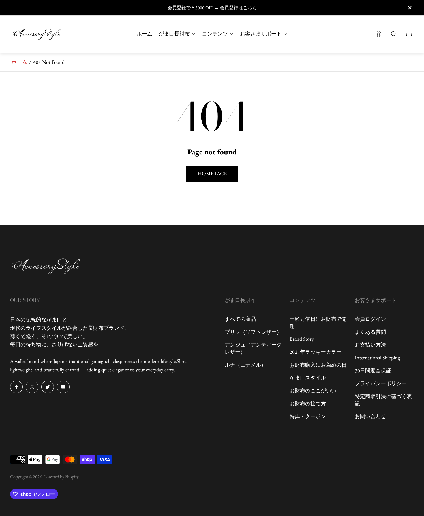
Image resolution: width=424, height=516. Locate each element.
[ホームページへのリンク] (46, 267)
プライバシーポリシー (381, 383)
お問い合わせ (370, 416)
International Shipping (377, 357)
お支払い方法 (370, 344)
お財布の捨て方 (308, 403)
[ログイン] (378, 34)
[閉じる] (409, 7)
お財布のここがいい (313, 390)
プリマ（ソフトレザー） (253, 332)
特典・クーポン (308, 416)
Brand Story (302, 339)
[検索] (393, 34)
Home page (212, 173)
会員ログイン (370, 319)
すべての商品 (240, 319)
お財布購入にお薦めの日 (318, 365)
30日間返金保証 (373, 370)
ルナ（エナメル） (245, 365)
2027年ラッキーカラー (316, 352)
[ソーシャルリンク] (16, 387)
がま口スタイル (308, 377)
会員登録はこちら (238, 8)
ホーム (19, 62)
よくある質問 (370, 332)
